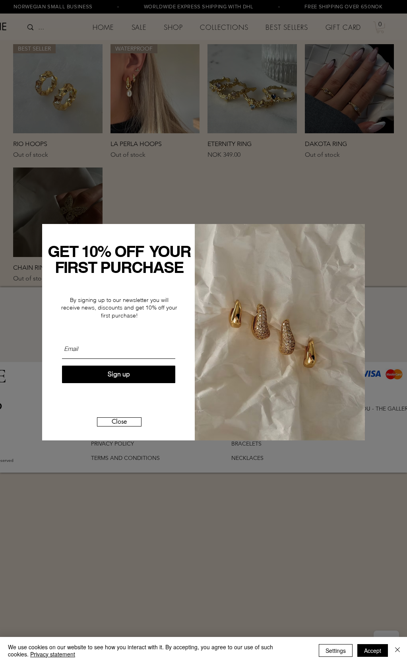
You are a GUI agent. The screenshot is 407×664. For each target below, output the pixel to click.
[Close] (397, 650)
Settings (336, 650)
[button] (119, 421)
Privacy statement (52, 654)
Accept (372, 650)
